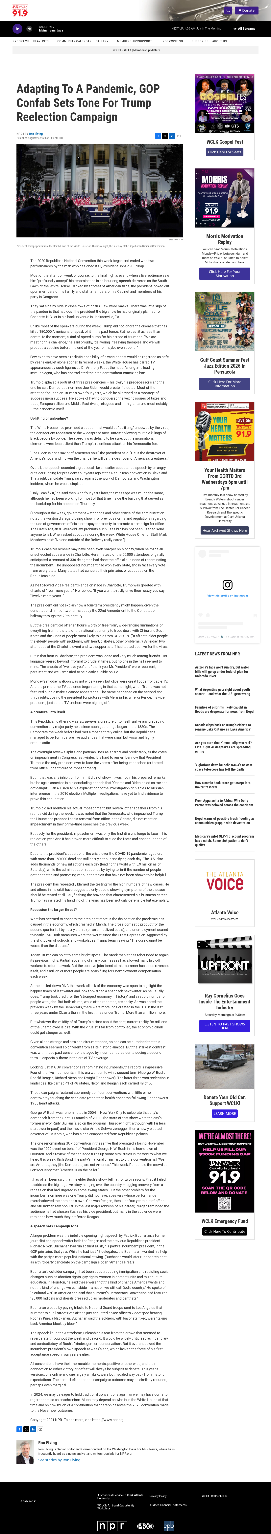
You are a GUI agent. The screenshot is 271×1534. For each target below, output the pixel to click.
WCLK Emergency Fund (225, 1221)
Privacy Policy (158, 1496)
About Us (219, 41)
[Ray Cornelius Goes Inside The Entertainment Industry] (224, 961)
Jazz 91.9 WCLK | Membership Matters (135, 50)
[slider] (35, 29)
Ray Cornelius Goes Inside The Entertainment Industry (224, 1002)
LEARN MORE (225, 1113)
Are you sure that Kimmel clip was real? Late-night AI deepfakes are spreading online (223, 747)
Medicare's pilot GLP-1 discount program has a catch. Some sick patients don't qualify (224, 840)
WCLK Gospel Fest (225, 142)
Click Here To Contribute (224, 1231)
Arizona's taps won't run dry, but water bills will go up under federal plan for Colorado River (222, 671)
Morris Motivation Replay (224, 239)
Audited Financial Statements (168, 1505)
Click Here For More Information (224, 383)
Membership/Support (134, 41)
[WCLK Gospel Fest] (224, 103)
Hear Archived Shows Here (225, 530)
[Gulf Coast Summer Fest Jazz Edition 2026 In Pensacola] (224, 321)
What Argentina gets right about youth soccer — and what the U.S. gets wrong (222, 691)
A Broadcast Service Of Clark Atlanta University (120, 1497)
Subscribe (200, 41)
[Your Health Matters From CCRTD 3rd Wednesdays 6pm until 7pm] (224, 431)
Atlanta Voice (224, 912)
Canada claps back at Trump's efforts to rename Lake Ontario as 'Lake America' (223, 727)
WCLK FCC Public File (215, 1496)
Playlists (41, 41)
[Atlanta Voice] (224, 882)
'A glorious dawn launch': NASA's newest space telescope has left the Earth (223, 767)
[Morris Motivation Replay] (224, 198)
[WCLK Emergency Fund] (224, 1171)
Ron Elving (36, 134)
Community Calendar (74, 41)
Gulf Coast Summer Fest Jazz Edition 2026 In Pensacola (224, 366)
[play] (17, 29)
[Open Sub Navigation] (51, 41)
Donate (248, 10)
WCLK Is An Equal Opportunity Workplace (115, 1507)
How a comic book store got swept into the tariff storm (223, 785)
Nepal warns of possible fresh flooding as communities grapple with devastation (224, 820)
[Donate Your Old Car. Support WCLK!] (224, 1066)
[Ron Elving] (25, 1452)
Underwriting (171, 41)
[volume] (29, 28)
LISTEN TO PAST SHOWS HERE (225, 1026)
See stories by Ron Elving (59, 1459)
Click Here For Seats (224, 152)
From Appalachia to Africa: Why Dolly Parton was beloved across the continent (224, 803)
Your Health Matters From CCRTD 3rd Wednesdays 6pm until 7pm (225, 479)
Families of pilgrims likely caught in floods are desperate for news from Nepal (224, 709)
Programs (20, 41)
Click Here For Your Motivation (225, 273)
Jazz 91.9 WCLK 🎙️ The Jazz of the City (223, 636)
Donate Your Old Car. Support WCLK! (225, 1100)
